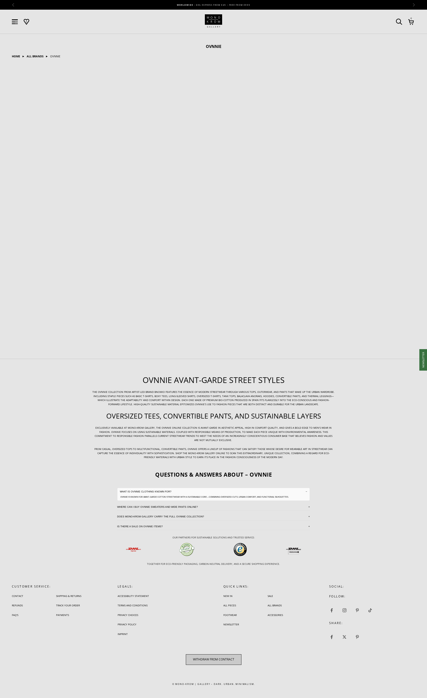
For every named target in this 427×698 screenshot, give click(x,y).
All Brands (275, 605)
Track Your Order (68, 605)
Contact (17, 596)
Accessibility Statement (133, 596)
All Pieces (229, 605)
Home (16, 56)
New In (228, 596)
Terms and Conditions (133, 605)
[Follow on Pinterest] (357, 610)
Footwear (230, 615)
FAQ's (15, 615)
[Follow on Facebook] (331, 610)
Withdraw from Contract (213, 659)
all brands (35, 56)
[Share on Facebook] (331, 637)
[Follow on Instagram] (344, 610)
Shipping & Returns (68, 596)
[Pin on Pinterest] (357, 637)
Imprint (123, 634)
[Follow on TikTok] (370, 610)
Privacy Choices (128, 615)
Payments (62, 615)
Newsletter (231, 624)
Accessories (275, 615)
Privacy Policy (127, 624)
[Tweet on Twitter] (344, 637)
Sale (270, 596)
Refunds (17, 605)
